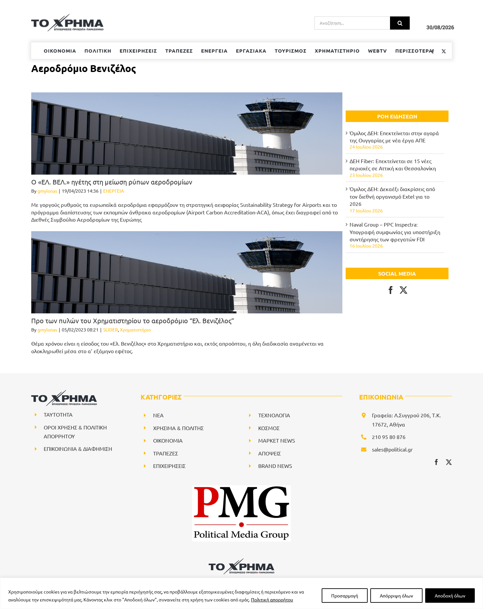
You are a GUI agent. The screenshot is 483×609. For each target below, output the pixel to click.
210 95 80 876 (388, 436)
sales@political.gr (392, 449)
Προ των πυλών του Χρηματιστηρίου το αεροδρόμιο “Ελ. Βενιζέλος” (132, 320)
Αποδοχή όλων (450, 595)
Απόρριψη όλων (396, 595)
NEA (158, 415)
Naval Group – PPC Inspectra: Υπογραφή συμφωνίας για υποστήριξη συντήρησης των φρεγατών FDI (395, 231)
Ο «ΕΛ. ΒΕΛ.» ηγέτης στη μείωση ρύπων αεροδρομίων (111, 182)
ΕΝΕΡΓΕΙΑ (113, 191)
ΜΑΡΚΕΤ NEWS (276, 440)
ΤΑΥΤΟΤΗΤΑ (58, 414)
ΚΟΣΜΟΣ (269, 428)
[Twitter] (403, 290)
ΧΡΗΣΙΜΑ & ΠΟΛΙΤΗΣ (178, 428)
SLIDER (110, 329)
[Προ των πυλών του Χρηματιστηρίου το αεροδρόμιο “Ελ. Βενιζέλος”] (186, 272)
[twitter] (449, 462)
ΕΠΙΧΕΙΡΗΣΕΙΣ (169, 465)
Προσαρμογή (344, 595)
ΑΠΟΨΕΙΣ (269, 453)
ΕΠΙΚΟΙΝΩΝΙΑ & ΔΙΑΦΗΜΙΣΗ (78, 448)
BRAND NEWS (275, 465)
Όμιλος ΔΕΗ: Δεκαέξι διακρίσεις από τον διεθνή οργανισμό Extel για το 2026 (392, 196)
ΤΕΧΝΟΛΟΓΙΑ (274, 415)
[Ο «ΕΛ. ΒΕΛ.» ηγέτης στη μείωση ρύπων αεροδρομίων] (186, 133)
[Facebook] (391, 290)
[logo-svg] (241, 560)
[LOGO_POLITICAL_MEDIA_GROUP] (241, 488)
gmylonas (47, 191)
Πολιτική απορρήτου (272, 599)
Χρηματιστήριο (135, 329)
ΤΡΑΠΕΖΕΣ (165, 453)
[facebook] (436, 462)
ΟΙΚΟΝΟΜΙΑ (168, 440)
